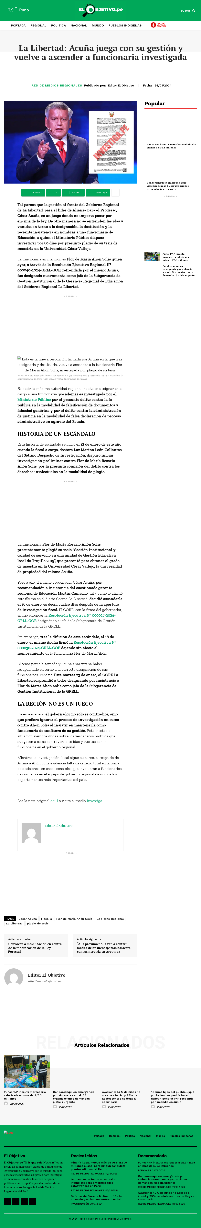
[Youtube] (32, 1201)
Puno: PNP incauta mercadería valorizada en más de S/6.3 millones (171, 146)
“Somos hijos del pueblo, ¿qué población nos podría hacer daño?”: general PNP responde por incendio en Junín (172, 1096)
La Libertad (14, 923)
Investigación (80, 1204)
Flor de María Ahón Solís (74, 918)
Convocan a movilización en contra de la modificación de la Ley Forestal (35, 947)
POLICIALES (144, 1170)
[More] (115, 192)
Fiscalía (46, 918)
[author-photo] (6, 1104)
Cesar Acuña (28, 918)
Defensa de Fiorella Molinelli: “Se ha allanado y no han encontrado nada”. (96, 1197)
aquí (54, 800)
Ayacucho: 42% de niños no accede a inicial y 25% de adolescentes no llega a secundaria (121, 1096)
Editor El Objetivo (121, 85)
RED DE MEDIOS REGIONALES (57, 85)
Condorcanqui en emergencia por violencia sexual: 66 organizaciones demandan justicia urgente (168, 185)
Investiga (94, 800)
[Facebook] (7, 1201)
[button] (189, 10)
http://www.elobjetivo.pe (44, 981)
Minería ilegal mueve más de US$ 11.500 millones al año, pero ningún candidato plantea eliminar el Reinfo (99, 1166)
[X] (24, 1201)
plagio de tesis (38, 923)
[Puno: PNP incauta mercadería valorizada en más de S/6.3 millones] (170, 128)
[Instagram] (15, 1201)
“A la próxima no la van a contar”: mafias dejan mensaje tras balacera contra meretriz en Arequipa (104, 947)
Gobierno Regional (110, 918)
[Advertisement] (70, 325)
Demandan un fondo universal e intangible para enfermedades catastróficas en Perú (93, 1183)
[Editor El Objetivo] (13, 977)
